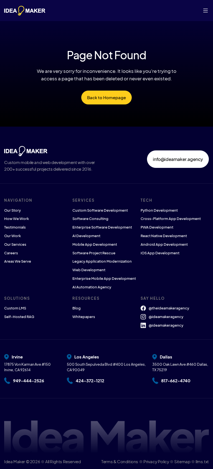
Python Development (159, 210)
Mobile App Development (94, 244)
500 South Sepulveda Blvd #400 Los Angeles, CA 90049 (106, 367)
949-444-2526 (28, 380)
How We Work (16, 218)
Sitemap (182, 461)
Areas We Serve (17, 261)
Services (83, 200)
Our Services (15, 244)
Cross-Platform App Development (171, 218)
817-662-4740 (176, 380)
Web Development (88, 270)
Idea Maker (14, 461)
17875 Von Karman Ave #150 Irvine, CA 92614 (27, 367)
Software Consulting (90, 218)
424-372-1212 (90, 380)
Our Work (12, 236)
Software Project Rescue (93, 253)
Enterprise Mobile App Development (104, 278)
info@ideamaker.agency (178, 159)
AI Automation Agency (91, 287)
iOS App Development (160, 253)
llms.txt (202, 461)
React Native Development (164, 236)
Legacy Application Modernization (102, 261)
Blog (76, 308)
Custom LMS (15, 308)
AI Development (86, 236)
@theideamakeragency (169, 308)
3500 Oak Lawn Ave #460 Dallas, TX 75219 (180, 367)
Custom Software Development (100, 210)
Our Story (12, 210)
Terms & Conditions (120, 461)
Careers (11, 253)
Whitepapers (83, 316)
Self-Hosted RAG (19, 316)
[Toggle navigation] (205, 10)
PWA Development (157, 227)
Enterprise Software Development (102, 227)
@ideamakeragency (166, 316)
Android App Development (164, 244)
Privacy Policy (156, 461)
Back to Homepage (106, 97)
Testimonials (15, 227)
